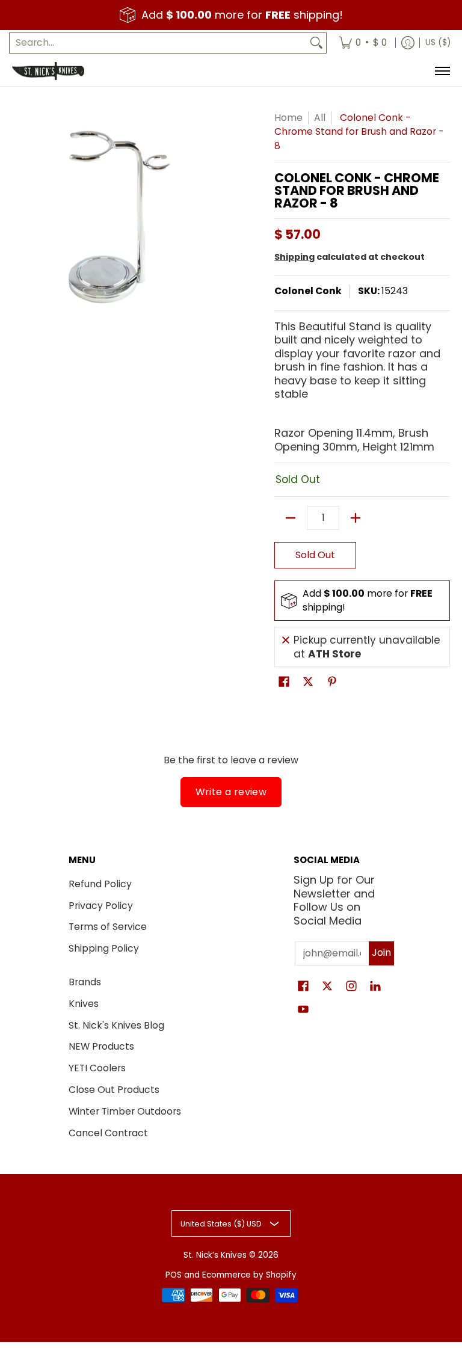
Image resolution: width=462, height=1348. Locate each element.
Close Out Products (114, 1090)
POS (173, 1275)
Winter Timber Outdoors (125, 1111)
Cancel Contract (108, 1133)
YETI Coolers (97, 1068)
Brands (85, 982)
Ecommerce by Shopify (249, 1275)
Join (381, 952)
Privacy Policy (101, 906)
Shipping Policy (104, 948)
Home (288, 118)
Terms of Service (108, 927)
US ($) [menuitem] (438, 42)
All (319, 118)
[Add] (355, 518)
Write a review (231, 792)
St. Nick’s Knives (215, 1255)
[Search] (316, 43)
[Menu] (442, 71)
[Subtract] (290, 518)
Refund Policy (100, 884)
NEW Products (101, 1046)
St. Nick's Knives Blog (116, 1025)
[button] (284, 682)
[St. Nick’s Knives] (48, 71)
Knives (84, 1004)
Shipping (294, 257)
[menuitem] (363, 43)
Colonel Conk (308, 291)
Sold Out (315, 555)
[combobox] (158, 43)
